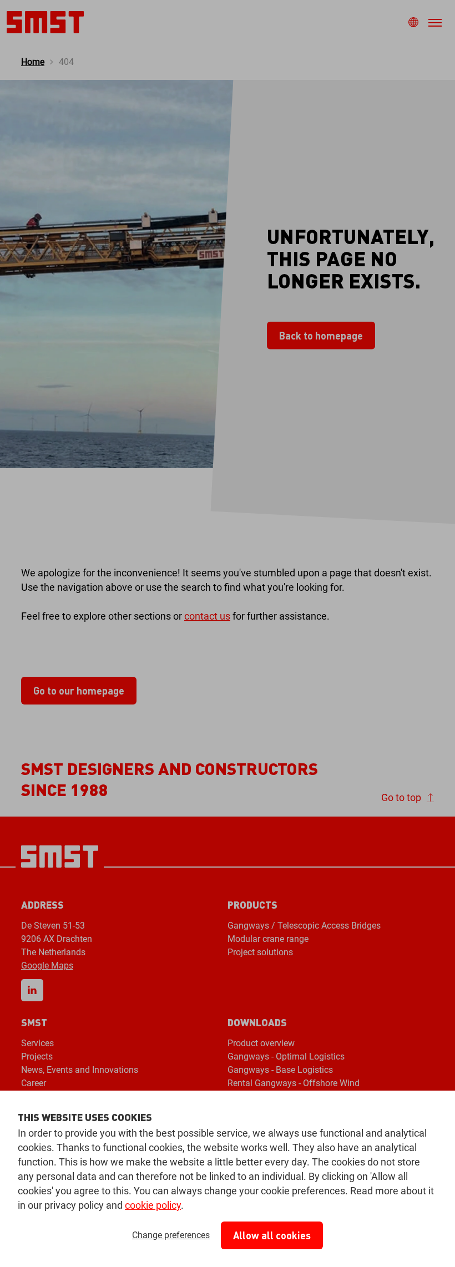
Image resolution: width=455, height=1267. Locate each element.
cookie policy (153, 1205)
